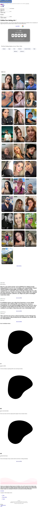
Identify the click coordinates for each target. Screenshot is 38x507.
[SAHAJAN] (30, 221)
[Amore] (7, 117)
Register (3, 5)
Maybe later (19, 262)
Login (3, 4)
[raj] (7, 204)
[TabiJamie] (19, 221)
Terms (3, 495)
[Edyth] (7, 256)
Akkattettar (22, 51)
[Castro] (30, 99)
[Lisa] (19, 204)
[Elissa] (19, 169)
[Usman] (30, 151)
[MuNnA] (19, 82)
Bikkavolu (15, 51)
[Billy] (7, 151)
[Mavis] (19, 99)
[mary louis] (30, 169)
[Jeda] (30, 238)
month (3, 9)
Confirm (5, 17)
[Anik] (7, 221)
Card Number (12, 8)
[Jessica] (19, 186)
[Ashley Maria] (19, 238)
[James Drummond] (30, 117)
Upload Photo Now (19, 260)
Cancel (2, 12)
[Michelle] (30, 204)
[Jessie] (19, 134)
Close (5, 505)
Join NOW (17, 26)
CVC (10, 11)
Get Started (2, 490)
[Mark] (7, 238)
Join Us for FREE (19, 297)
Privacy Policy (4, 497)
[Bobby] (7, 169)
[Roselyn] (7, 99)
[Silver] (19, 117)
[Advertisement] (19, 61)
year (3, 10)
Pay (4, 12)
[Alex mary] (7, 186)
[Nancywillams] (30, 134)
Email (11, 16)
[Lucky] (30, 82)
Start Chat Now (19, 265)
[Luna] (7, 82)
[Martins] (30, 186)
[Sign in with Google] (23, 26)
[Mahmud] (7, 134)
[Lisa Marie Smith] (19, 151)
